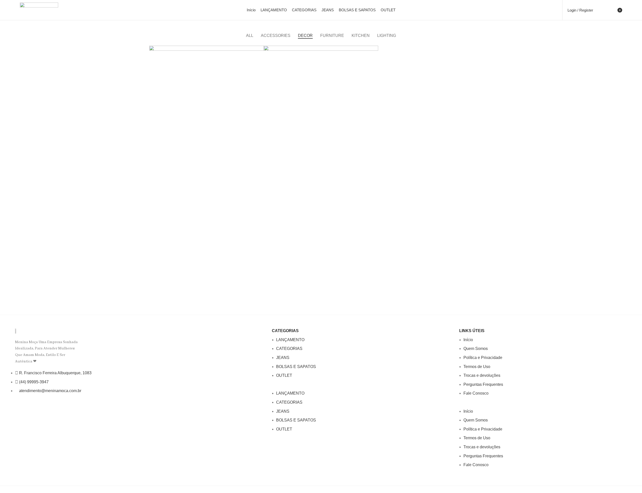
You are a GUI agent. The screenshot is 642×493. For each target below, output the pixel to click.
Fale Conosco (476, 393)
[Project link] (206, 103)
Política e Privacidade (482, 357)
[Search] (600, 10)
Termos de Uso (476, 366)
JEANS (282, 357)
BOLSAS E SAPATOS (296, 366)
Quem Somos (475, 348)
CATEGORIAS (289, 348)
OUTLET (284, 375)
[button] (363, 387)
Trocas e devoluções (481, 375)
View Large (260, 49)
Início (468, 340)
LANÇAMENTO (290, 340)
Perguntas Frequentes (483, 384)
